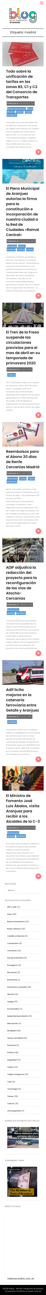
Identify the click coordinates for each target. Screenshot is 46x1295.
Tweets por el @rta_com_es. (20, 1278)
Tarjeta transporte (15, 1074)
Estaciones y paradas (13, 611)
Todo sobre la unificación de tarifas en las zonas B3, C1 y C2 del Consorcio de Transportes (21, 84)
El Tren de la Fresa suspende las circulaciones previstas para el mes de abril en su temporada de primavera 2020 (23, 348)
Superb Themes (34, 1291)
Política (21, 249)
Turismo (11, 375)
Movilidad (12, 246)
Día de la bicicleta (15, 958)
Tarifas (20, 112)
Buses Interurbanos (16, 109)
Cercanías (12, 478)
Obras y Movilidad (15, 1038)
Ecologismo (12, 965)
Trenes (30, 249)
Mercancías (12, 1023)
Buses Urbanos (14, 928)
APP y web (12, 907)
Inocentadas (13, 1009)
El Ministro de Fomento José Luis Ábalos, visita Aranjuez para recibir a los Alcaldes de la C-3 (23, 808)
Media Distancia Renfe (17, 1016)
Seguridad (12, 1060)
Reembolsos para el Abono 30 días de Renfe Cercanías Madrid (22, 459)
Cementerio (12, 943)
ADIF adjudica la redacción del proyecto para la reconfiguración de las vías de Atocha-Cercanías (21, 583)
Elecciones (12, 972)
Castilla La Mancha (15, 936)
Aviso (9, 914)
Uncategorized (14, 1110)
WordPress (20, 1291)
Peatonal (11, 1045)
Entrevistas (12, 979)
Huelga (10, 1001)
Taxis (9, 1081)
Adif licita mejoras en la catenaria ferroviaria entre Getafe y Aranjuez (22, 700)
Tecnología (12, 1089)
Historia (10, 994)
